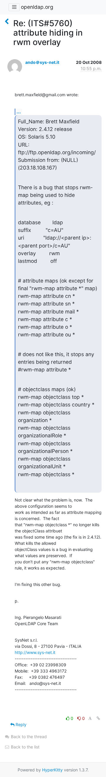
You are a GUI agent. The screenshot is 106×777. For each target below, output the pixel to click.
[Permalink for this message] (98, 718)
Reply (20, 724)
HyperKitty (52, 769)
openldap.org (37, 7)
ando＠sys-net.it (42, 62)
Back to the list (24, 746)
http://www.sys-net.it (35, 652)
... (18, 111)
